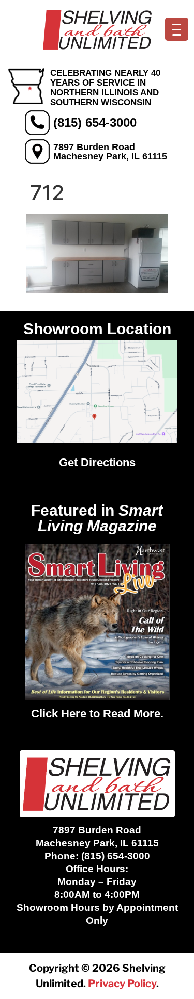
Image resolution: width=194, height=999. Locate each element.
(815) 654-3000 (95, 122)
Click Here (58, 713)
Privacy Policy (122, 983)
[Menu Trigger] (176, 29)
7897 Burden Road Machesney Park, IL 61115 (110, 151)
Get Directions (97, 462)
